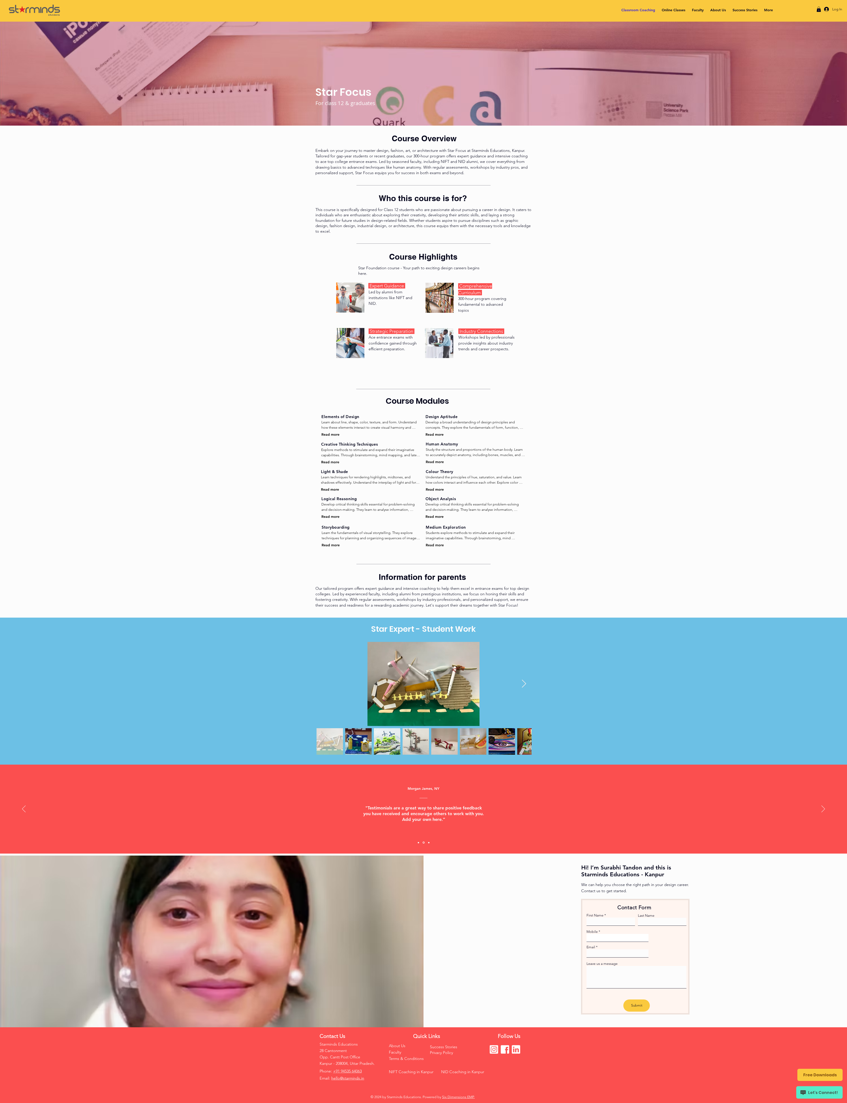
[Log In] (825, 9)
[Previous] (24, 809)
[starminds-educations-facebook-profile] (504, 1049)
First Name (595, 915)
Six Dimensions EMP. (458, 1097)
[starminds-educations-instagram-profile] (493, 1049)
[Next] (823, 809)
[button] (819, 9)
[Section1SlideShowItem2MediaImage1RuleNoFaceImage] (423, 842)
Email (591, 947)
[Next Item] (524, 684)
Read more (330, 434)
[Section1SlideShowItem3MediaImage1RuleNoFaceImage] (428, 843)
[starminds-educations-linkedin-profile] (516, 1049)
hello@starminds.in (347, 1078)
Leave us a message (602, 963)
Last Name (646, 915)
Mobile (592, 931)
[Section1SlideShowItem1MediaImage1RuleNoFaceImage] (418, 842)
